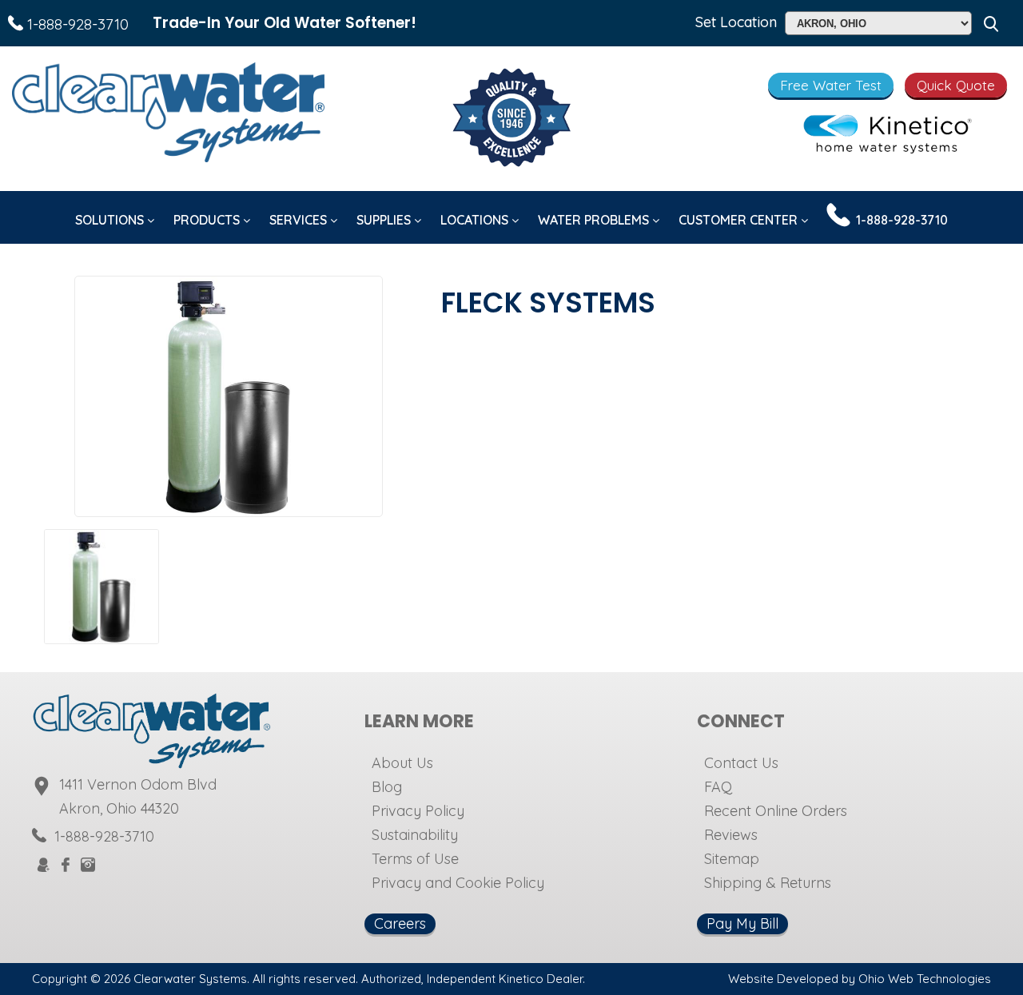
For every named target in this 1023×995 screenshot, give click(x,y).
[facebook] (65, 866)
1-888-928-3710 (76, 24)
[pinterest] (128, 864)
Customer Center (740, 220)
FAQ (718, 787)
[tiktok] (147, 864)
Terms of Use (415, 859)
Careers (400, 923)
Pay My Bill (742, 923)
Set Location (736, 22)
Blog (387, 787)
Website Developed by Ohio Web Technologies (859, 978)
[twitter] (109, 864)
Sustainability (415, 835)
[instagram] (88, 866)
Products (208, 220)
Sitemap (731, 859)
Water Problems (595, 220)
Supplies (385, 220)
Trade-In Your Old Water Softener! (284, 23)
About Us (402, 763)
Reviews (731, 835)
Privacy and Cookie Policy (458, 883)
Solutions (111, 220)
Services (299, 220)
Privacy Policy (418, 811)
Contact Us (741, 763)
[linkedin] (166, 864)
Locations (476, 220)
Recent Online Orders (775, 811)
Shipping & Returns (767, 883)
